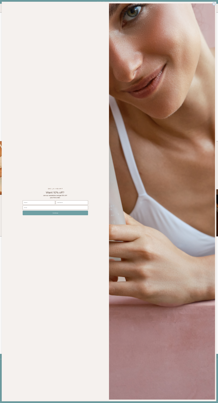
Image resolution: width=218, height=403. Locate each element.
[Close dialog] (214, 3)
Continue (55, 213)
